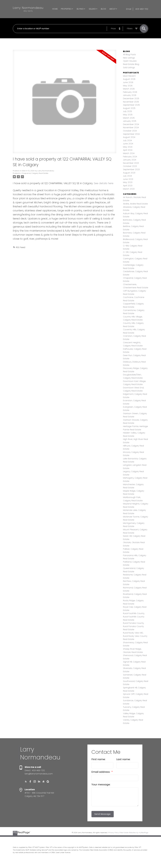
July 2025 (127, 111)
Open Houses (130, 60)
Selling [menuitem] (92, 8)
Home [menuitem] (55, 8)
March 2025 (129, 117)
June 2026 (128, 82)
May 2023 (127, 182)
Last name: (123, 759)
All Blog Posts (129, 54)
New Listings (129, 57)
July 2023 (127, 175)
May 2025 (127, 114)
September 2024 (131, 134)
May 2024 (127, 146)
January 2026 (129, 95)
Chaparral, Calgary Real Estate (34, 173)
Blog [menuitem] (103, 8)
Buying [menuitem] (80, 8)
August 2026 (129, 79)
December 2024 (131, 124)
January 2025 (129, 121)
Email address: (101, 772)
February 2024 (130, 156)
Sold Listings (129, 67)
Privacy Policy (114, 832)
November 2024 (131, 127)
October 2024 (130, 130)
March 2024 (128, 153)
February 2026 (130, 92)
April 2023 (127, 185)
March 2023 (128, 188)
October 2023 (130, 166)
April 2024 (127, 150)
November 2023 (131, 163)
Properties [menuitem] (66, 8)
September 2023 (131, 169)
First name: (98, 759)
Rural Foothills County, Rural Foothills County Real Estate (134, 616)
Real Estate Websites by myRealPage (134, 832)
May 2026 (127, 85)
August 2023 (129, 172)
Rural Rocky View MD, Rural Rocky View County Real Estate (135, 636)
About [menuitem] (112, 8)
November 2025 (131, 101)
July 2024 (127, 140)
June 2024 (128, 143)
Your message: (100, 784)
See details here (103, 183)
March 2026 (129, 88)
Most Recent (129, 75)
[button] (26, 781)
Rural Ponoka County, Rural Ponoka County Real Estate (133, 626)
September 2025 (131, 104)
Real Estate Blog (131, 64)
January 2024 (129, 159)
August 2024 (129, 137)
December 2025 (131, 98)
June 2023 (128, 179)
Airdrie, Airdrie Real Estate (135, 203)
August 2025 (129, 108)
